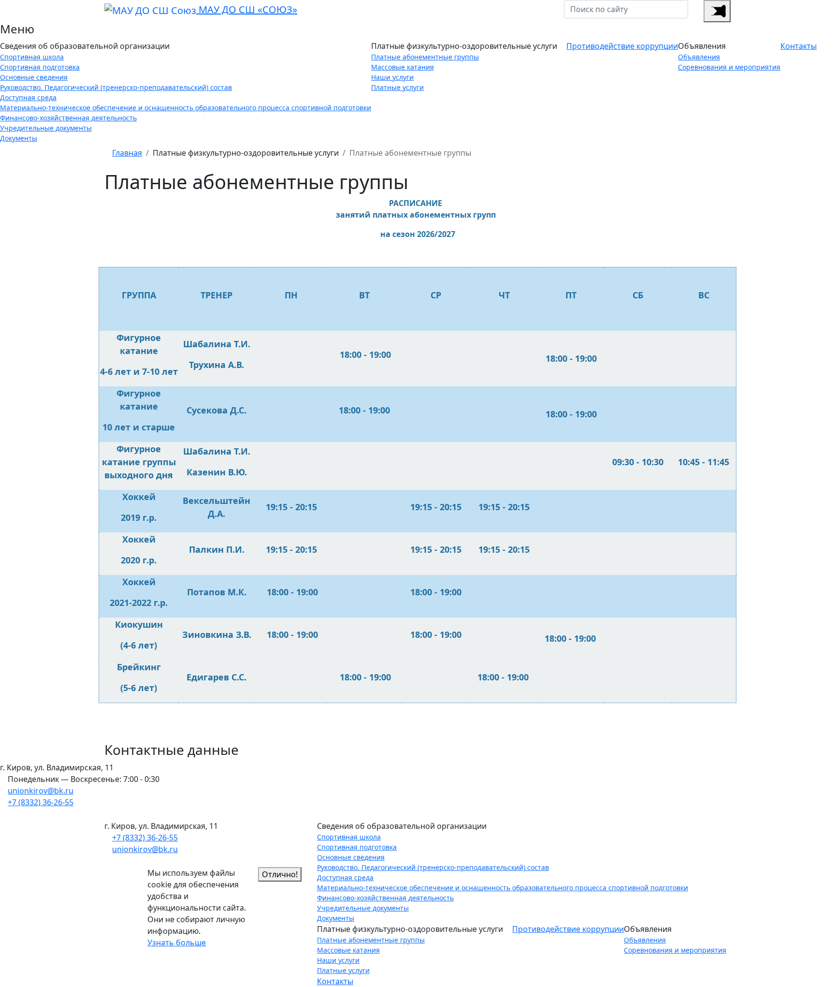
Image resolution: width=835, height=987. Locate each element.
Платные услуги (397, 87)
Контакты (798, 46)
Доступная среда (28, 97)
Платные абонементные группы (425, 56)
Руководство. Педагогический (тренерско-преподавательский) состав (116, 87)
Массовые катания (402, 67)
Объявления (699, 56)
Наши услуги (392, 77)
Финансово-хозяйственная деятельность (68, 117)
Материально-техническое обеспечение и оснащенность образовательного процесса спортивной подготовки (185, 107)
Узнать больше (176, 942)
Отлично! (280, 874)
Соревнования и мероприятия (729, 67)
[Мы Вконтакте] (30, 814)
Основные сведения (34, 77)
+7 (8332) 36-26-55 (40, 802)
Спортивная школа (32, 56)
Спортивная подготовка (40, 67)
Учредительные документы (46, 128)
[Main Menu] (717, 11)
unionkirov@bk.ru (40, 790)
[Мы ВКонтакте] (700, 11)
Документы (18, 138)
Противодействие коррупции (622, 46)
